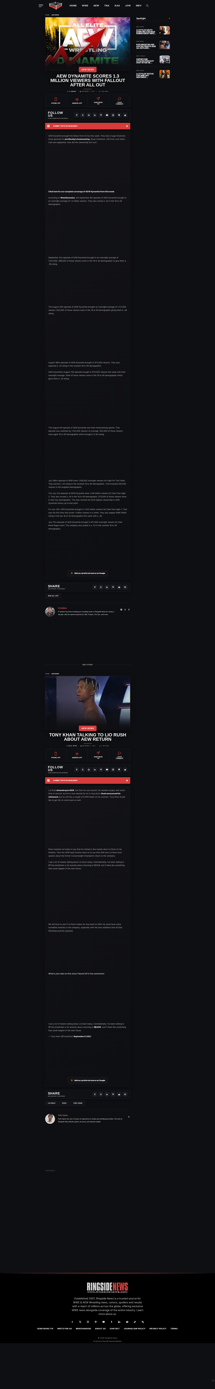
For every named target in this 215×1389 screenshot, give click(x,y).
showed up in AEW (65, 790)
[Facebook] (76, 115)
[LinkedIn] (94, 115)
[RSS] (142, 1321)
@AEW (97, 1027)
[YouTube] (107, 115)
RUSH (64, 1103)
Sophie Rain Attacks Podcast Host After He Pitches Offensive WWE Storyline (145, 61)
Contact (115, 1328)
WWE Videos (140, 56)
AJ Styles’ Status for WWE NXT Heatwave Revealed (145, 75)
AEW (96, 5)
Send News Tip (45, 1328)
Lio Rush (51, 1103)
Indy (139, 5)
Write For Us (64, 1328)
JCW (128, 5)
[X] (82, 115)
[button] (147, 5)
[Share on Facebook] (94, 587)
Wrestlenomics (67, 198)
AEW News (55, 15)
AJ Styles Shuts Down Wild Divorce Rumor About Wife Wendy (145, 31)
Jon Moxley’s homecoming (77, 139)
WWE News (140, 26)
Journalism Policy (134, 1328)
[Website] (121, 609)
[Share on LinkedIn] (107, 587)
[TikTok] (135, 1321)
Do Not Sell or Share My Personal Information (107, 1341)
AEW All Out (53, 596)
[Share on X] (101, 587)
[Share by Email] (125, 587)
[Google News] (88, 115)
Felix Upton (72, 746)
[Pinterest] (101, 115)
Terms (174, 1328)
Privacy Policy (158, 1328)
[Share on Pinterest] (113, 587)
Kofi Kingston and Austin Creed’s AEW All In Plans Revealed (146, 46)
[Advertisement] (65, 287)
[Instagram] (113, 115)
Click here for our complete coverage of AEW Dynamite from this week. (81, 191)
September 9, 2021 (82, 1036)
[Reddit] (125, 115)
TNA (106, 5)
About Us (100, 1328)
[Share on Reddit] (119, 587)
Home (73, 5)
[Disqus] (87, 1208)
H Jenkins (72, 91)
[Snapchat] (119, 115)
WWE (85, 5)
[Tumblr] (111, 1321)
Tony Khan (77, 1103)
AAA (117, 5)
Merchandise (83, 1328)
